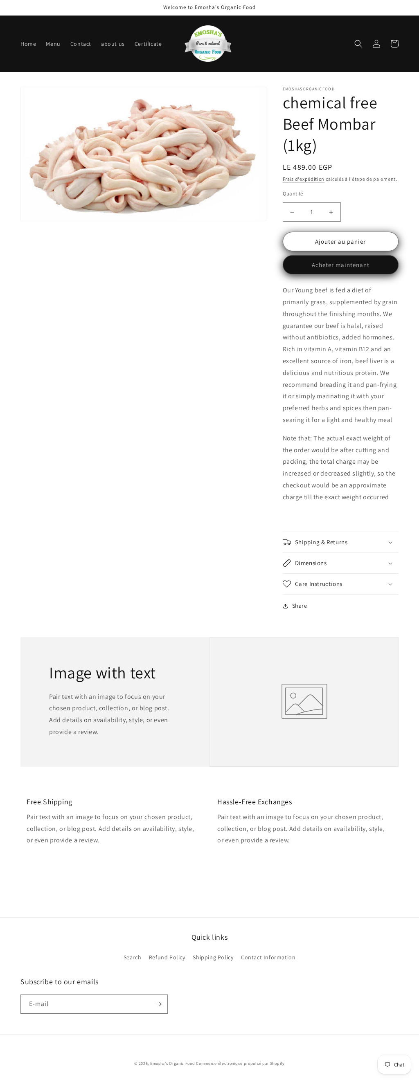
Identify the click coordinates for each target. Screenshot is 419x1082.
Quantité (293, 193)
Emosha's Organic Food (172, 1063)
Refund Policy (167, 957)
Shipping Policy (213, 957)
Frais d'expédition (304, 179)
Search (133, 957)
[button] (358, 44)
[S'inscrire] (158, 1004)
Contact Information (268, 957)
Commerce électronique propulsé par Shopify (240, 1063)
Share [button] (299, 605)
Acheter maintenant (340, 265)
